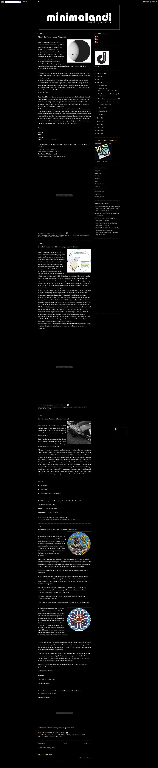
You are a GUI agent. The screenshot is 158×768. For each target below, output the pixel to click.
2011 (99, 82)
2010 (99, 118)
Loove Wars (74, 235)
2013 (99, 76)
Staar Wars (54, 236)
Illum (67, 235)
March (101, 114)
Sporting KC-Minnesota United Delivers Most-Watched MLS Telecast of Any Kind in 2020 (107, 209)
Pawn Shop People (60, 519)
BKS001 (61, 235)
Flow (96, 36)
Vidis (61, 236)
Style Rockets (73, 519)
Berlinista (98, 173)
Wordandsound (99, 197)
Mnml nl (97, 186)
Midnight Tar (80, 734)
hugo (96, 42)
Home (65, 743)
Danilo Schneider (51, 407)
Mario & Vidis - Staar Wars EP (52, 37)
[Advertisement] (104, 275)
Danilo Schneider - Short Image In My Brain (58, 247)
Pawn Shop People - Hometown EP (53, 419)
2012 (99, 79)
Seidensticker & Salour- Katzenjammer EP (51, 728)
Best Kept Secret (51, 235)
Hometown (48, 519)
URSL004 (59, 736)
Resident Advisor (100, 189)
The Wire (97, 194)
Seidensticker (49, 736)
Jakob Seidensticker (73, 407)
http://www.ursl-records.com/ (47, 693)
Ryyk (47, 236)
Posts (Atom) (50, 748)
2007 (99, 127)
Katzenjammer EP (67, 734)
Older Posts (87, 743)
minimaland (70, 728)
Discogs (97, 178)
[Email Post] (67, 233)
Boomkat (97, 176)
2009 (99, 121)
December (102, 85)
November (102, 88)
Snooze (97, 39)
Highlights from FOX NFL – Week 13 (106, 213)
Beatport (97, 171)
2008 (99, 124)
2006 (99, 130)
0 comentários (59, 233)
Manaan (82, 235)
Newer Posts (41, 743)
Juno (96, 181)
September (102, 111)
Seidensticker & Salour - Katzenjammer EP (57, 529)
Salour (40, 736)
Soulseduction (99, 191)
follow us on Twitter (85, 758)
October (101, 108)
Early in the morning (52, 734)
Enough (61, 407)
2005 (99, 133)
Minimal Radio (99, 184)
